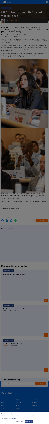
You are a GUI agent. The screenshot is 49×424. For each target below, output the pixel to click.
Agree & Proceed (28, 421)
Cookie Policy (13, 418)
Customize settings (19, 421)
